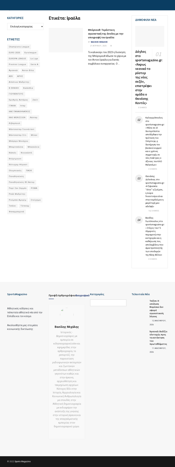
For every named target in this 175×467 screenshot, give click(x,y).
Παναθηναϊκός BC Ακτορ (22, 182)
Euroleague (30, 53)
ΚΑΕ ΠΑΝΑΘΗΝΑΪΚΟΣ (19, 111)
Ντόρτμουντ (15, 159)
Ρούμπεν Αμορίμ (17, 200)
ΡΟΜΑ (34, 188)
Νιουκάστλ (26, 153)
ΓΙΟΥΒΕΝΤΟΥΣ (16, 94)
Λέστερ (33, 117)
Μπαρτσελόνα (16, 147)
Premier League (17, 64)
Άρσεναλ (13, 70)
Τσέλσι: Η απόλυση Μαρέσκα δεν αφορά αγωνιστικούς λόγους (157, 308)
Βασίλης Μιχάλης (99, 42)
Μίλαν (34, 135)
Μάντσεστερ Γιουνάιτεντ (21, 129)
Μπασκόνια (33, 147)
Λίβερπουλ (14, 123)
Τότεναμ (25, 206)
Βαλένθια (28, 88)
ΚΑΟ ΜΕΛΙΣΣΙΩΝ (17, 117)
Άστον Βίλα (28, 70)
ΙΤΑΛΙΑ (12, 106)
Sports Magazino (23, 461)
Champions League (19, 47)
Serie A (34, 64)
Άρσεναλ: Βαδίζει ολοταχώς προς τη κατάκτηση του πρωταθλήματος (158, 337)
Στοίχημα (36, 200)
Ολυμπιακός (15, 170)
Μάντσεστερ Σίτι (17, 135)
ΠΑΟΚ (29, 170)
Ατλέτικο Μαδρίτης (19, 82)
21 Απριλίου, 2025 (98, 46)
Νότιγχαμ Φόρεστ (18, 164)
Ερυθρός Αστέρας (18, 100)
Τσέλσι (12, 206)
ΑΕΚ (11, 76)
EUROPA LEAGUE (17, 59)
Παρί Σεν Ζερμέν (17, 188)
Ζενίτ (35, 100)
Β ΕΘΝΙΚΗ (14, 88)
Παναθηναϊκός (16, 176)
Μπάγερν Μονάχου (18, 141)
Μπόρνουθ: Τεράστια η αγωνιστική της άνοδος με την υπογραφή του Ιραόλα (105, 33)
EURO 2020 (14, 53)
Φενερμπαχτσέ (16, 212)
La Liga (34, 59)
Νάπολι (12, 153)
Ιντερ (22, 106)
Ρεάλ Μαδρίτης (17, 194)
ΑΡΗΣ (20, 76)
